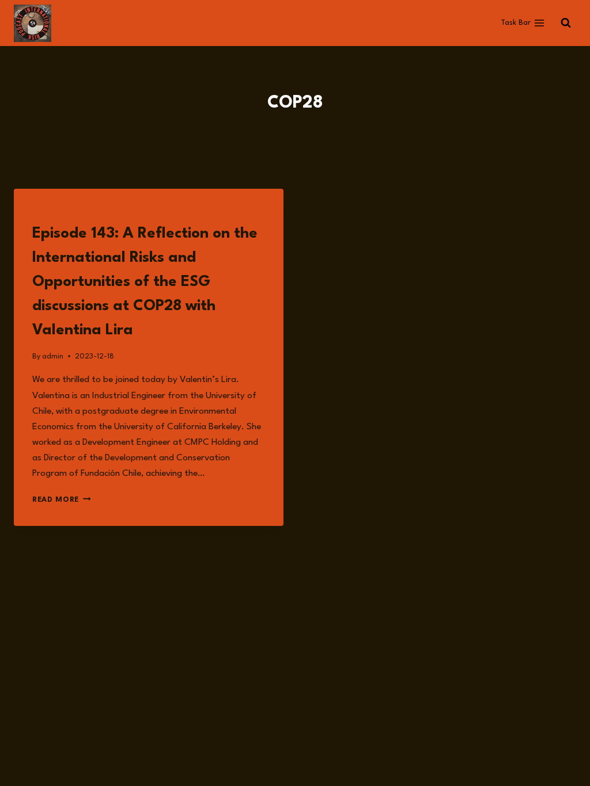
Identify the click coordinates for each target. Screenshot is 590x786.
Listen (45, 212)
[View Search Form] (565, 23)
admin (52, 356)
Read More (61, 499)
